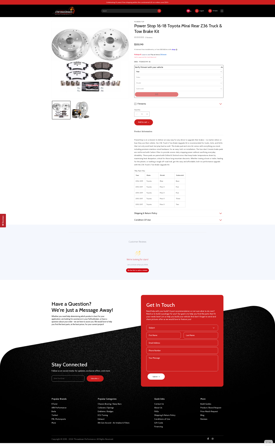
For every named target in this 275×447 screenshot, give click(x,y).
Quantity (137, 110)
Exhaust (101, 419)
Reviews (203, 419)
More (54, 423)
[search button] (159, 11)
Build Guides (205, 404)
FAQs (156, 411)
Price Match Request (209, 411)
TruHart (55, 415)
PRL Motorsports (59, 419)
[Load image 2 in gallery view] (80, 110)
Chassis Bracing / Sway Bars (109, 404)
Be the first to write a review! (137, 270)
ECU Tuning (103, 415)
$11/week (163, 54)
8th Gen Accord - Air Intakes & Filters (114, 423)
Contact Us (159, 404)
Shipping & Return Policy (164, 415)
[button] (188, 10)
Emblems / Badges (105, 411)
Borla (54, 411)
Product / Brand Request (210, 408)
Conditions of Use (162, 419)
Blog (202, 415)
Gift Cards (158, 423)
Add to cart (142, 122)
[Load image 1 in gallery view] (61, 110)
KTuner (55, 404)
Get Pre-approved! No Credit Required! (145, 57)
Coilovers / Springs (106, 408)
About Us (158, 408)
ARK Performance (59, 408)
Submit (155, 377)
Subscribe (94, 378)
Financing (158, 427)
